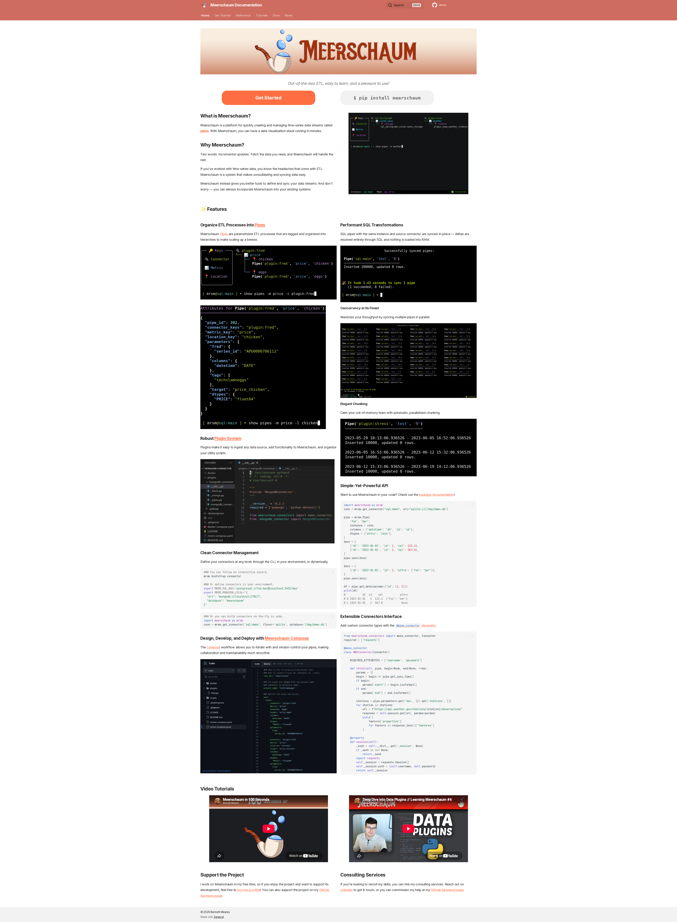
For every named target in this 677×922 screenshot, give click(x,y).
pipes (204, 131)
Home (205, 15)
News (289, 15)
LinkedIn (346, 890)
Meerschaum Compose (287, 638)
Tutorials (262, 15)
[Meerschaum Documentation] (203, 5)
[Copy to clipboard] (332, 572)
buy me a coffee (248, 890)
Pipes (260, 224)
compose (213, 647)
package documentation (436, 494)
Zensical (219, 917)
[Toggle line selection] (327, 572)
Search (399, 5)
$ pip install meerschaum (387, 98)
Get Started (223, 15)
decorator (416, 625)
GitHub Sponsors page (447, 890)
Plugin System (227, 438)
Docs (276, 15)
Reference (243, 15)
